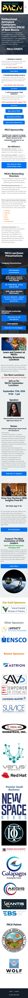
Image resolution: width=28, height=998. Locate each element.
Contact (16, 991)
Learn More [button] (14, 71)
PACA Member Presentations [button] (14, 271)
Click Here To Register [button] (14, 474)
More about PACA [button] (14, 111)
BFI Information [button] (14, 530)
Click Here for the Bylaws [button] (14, 328)
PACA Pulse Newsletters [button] (14, 122)
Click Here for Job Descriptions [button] (14, 318)
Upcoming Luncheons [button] (14, 117)
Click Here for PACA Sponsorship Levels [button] (14, 165)
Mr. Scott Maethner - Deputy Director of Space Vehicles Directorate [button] (14, 299)
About (11, 991)
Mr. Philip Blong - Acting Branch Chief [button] (14, 286)
